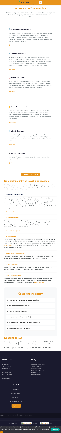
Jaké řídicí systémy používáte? (18, 311)
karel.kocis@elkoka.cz (16, 401)
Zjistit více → (12, 45)
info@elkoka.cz (16, 397)
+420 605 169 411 (16, 393)
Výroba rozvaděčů (36, 374)
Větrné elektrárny (35, 372)
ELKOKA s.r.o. (24, 3)
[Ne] (1, 432)
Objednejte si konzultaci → (30, 174)
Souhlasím (55, 429)
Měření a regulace (36, 368)
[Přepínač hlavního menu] (40, 2)
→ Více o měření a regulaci (12, 231)
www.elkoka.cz (6, 378)
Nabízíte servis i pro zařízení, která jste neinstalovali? (25, 322)
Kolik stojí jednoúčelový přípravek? (19, 328)
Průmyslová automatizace (38, 364)
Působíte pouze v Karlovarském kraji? (20, 317)
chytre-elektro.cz (16, 208)
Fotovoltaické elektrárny (37, 370)
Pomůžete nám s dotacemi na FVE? (19, 305)
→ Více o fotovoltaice (10, 212)
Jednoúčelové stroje (36, 366)
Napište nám (16, 406)
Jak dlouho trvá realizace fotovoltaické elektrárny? (24, 300)
